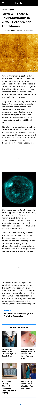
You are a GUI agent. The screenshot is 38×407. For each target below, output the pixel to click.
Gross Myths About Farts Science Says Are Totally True (9, 352)
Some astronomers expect (13, 76)
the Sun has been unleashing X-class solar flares (18, 289)
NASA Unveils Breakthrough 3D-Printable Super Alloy (18, 314)
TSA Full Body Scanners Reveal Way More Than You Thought (28, 384)
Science (4, 10)
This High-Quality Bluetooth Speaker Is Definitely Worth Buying (9, 387)
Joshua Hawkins (9, 30)
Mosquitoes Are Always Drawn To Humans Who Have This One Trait (28, 353)
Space (12, 10)
